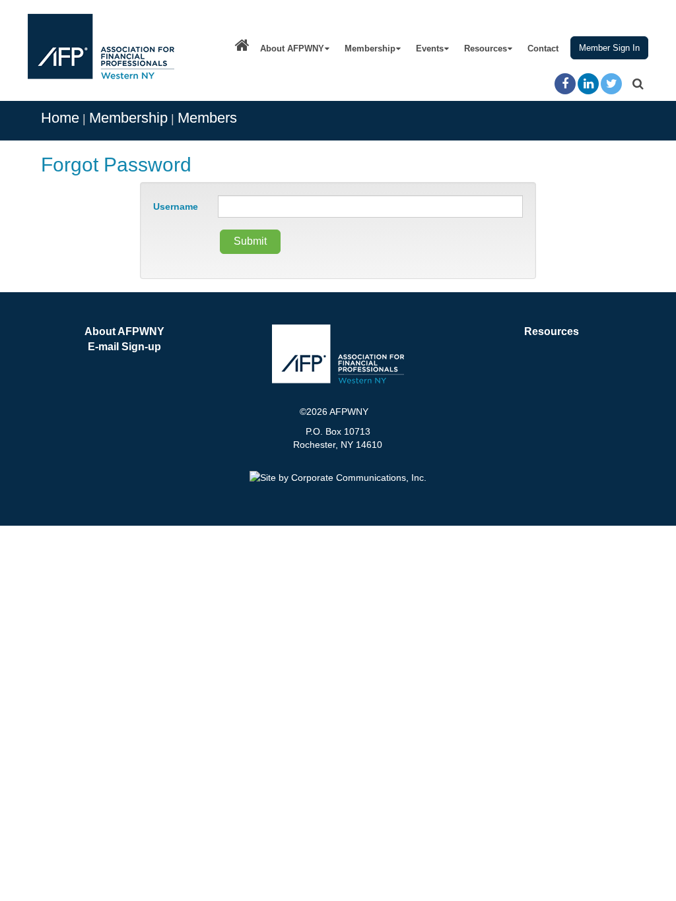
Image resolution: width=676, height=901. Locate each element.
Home (60, 117)
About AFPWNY (292, 48)
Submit (250, 241)
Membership (370, 48)
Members (207, 117)
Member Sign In (609, 48)
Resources (485, 48)
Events (430, 48)
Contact (542, 48)
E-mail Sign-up (124, 346)
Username (175, 206)
